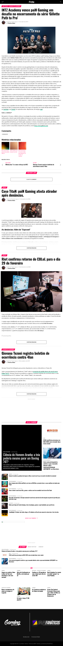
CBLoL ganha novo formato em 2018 (14, 151)
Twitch (13, 109)
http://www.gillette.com (41, 125)
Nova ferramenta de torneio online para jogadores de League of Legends (22, 153)
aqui (41, 109)
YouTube (5, 109)
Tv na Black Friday (35, 637)
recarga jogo (26, 637)
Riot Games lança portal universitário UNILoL (5, 152)
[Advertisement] (31, 409)
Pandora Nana (11, 23)
